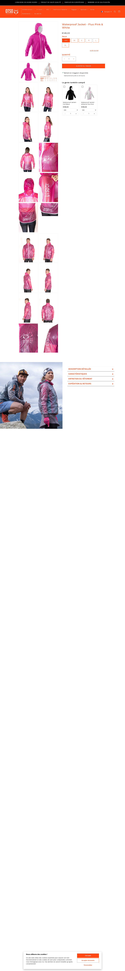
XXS (66, 40)
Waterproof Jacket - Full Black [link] (70, 103)
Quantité (66, 55)
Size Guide (94, 50)
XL (65, 45)
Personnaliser (88, 965)
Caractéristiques (90, 373)
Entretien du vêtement (90, 378)
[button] (28, 10)
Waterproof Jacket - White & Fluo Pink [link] (88, 103)
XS (74, 40)
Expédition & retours (90, 383)
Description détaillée (90, 369)
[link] (70, 93)
